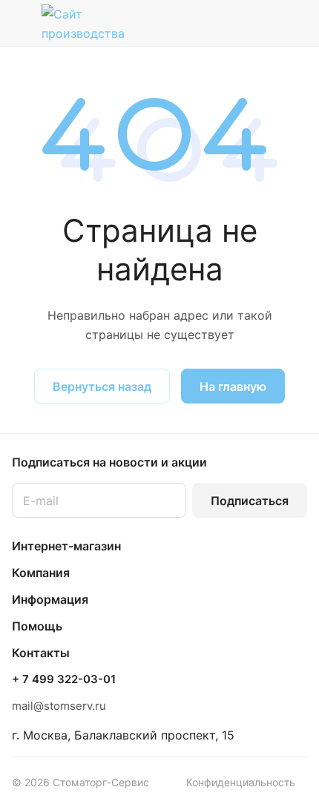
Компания (41, 572)
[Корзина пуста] (295, 23)
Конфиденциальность (240, 782)
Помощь (37, 626)
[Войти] (266, 23)
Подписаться (250, 500)
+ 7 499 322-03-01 (64, 679)
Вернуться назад (102, 386)
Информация (50, 599)
